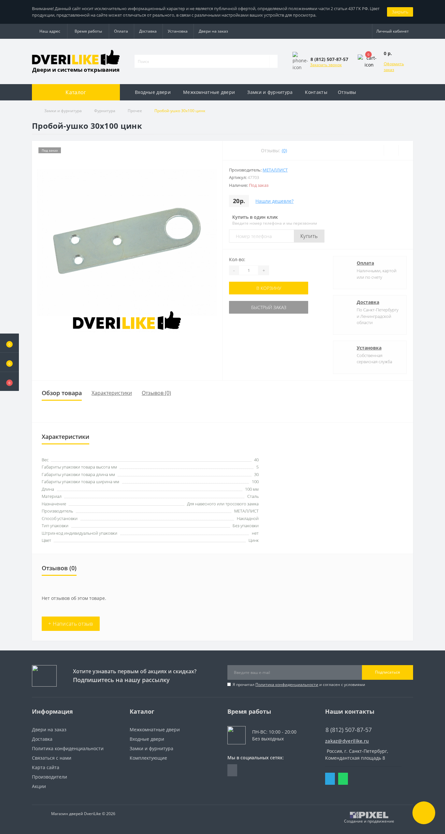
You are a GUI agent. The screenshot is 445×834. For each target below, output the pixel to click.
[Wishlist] (391, 150)
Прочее (135, 110)
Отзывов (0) (156, 392)
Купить (309, 236)
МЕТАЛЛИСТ (275, 170)
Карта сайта (45, 767)
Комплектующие (148, 758)
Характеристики (112, 392)
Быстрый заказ (268, 307)
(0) (284, 150)
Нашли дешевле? (274, 201)
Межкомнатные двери (209, 92)
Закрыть (400, 12)
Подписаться (387, 672)
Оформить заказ (394, 66)
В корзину (268, 288)
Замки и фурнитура (270, 92)
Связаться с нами (51, 758)
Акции (39, 786)
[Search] (273, 61)
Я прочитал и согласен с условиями (299, 684)
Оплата (121, 31)
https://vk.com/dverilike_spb (232, 770)
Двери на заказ (213, 31)
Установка (178, 31)
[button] (9, 381)
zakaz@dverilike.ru (347, 741)
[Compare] (405, 150)
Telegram (330, 779)
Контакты (316, 92)
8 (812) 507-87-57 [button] (348, 730)
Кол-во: (237, 259)
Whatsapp (343, 779)
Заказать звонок (326, 64)
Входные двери (153, 92)
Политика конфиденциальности (286, 684)
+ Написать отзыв (70, 623)
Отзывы (347, 92)
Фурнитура (104, 110)
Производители (49, 777)
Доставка (148, 31)
